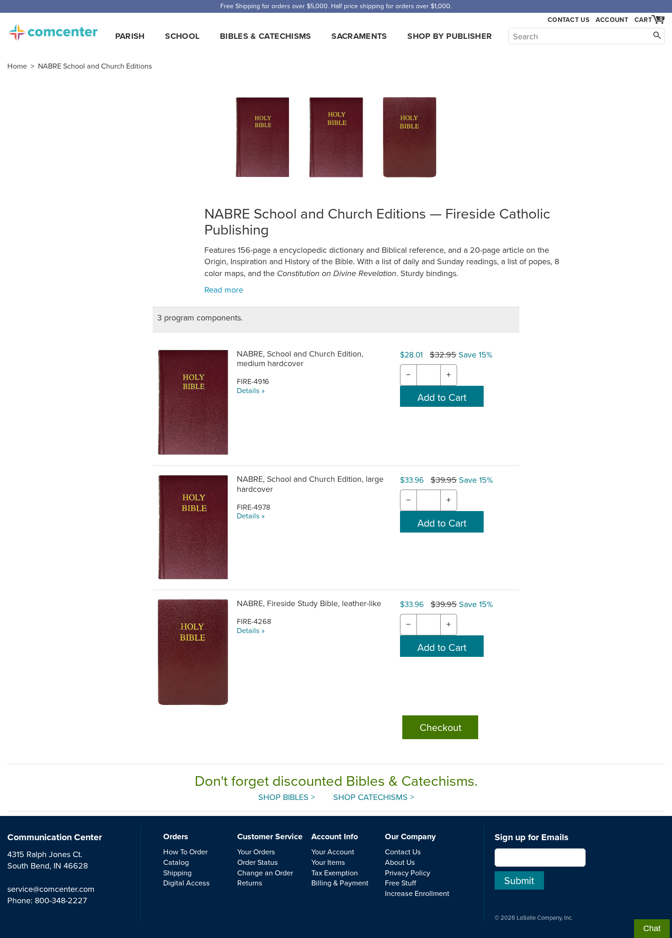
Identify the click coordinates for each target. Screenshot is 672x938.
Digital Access (186, 883)
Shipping (177, 873)
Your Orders (256, 852)
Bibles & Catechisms (265, 36)
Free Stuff (400, 883)
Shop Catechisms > (373, 797)
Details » (251, 390)
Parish (130, 36)
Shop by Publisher (449, 36)
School (182, 36)
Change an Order (265, 873)
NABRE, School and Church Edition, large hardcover (310, 483)
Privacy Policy (407, 873)
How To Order (185, 852)
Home (17, 66)
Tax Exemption (334, 873)
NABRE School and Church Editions (95, 66)
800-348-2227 (61, 900)
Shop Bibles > (286, 797)
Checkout (440, 727)
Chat (652, 928)
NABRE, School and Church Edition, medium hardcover (300, 358)
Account (612, 19)
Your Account (332, 852)
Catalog (176, 862)
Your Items (328, 862)
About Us (400, 862)
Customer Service (270, 836)
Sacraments (359, 36)
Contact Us (568, 20)
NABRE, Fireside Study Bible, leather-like (309, 603)
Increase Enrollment (417, 893)
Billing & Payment (339, 883)
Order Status (257, 862)
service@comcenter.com (51, 889)
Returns (249, 883)
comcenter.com (53, 29)
